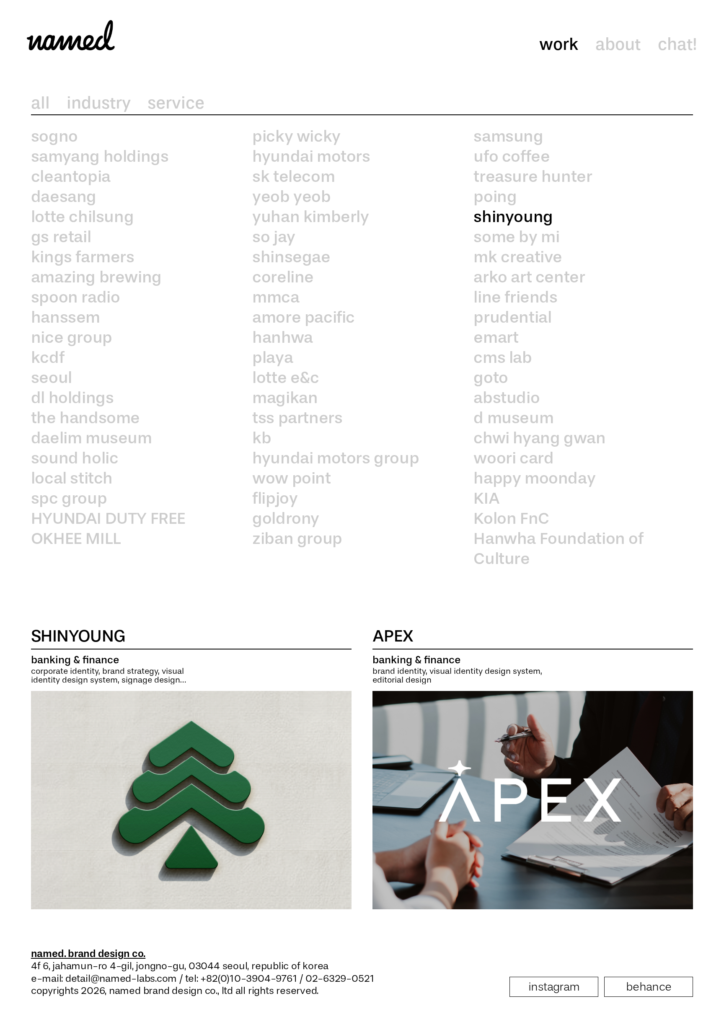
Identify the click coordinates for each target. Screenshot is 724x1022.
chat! (677, 44)
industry (99, 103)
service (175, 103)
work (558, 44)
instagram (554, 987)
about (618, 44)
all (40, 103)
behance (649, 987)
